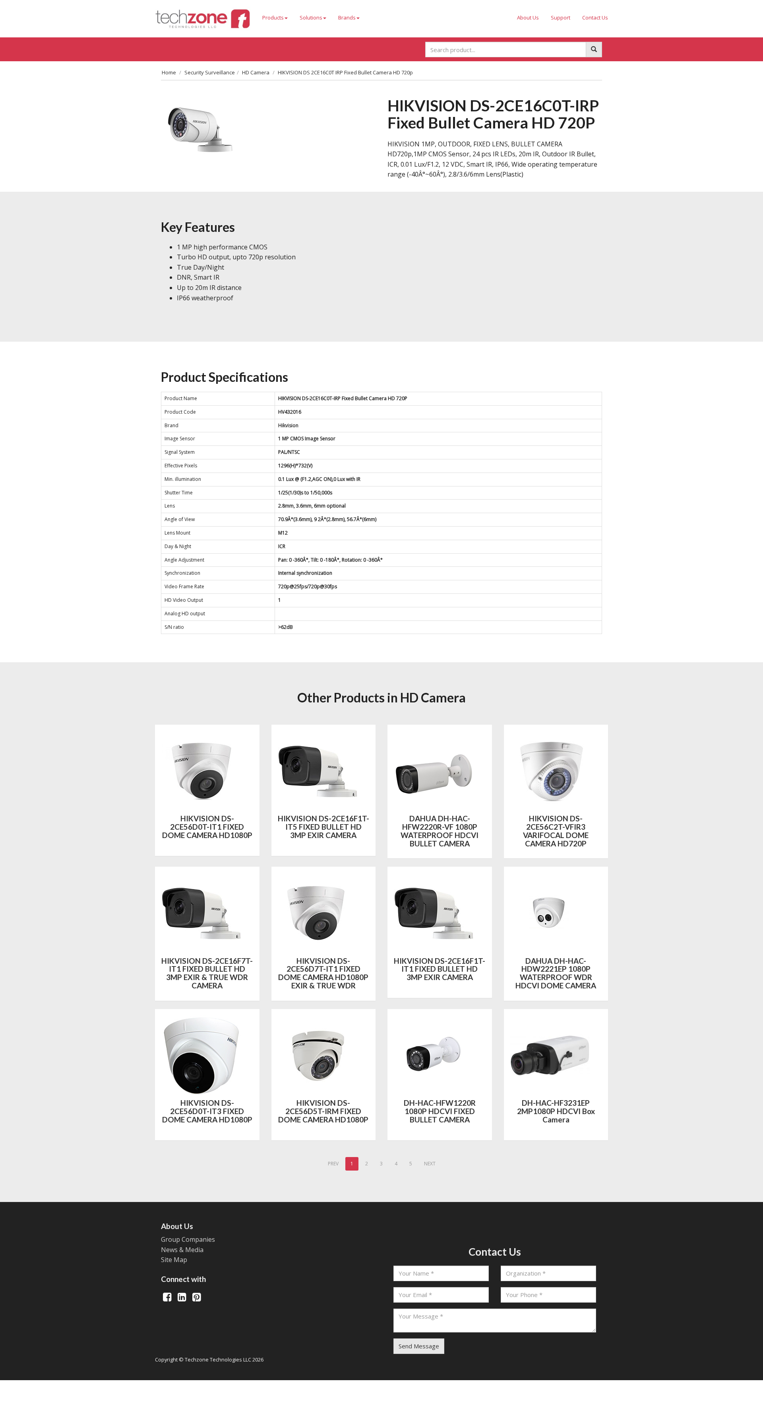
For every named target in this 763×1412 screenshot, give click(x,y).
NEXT (430, 1163)
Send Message (419, 1346)
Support (560, 17)
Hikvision (288, 425)
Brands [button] (347, 17)
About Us (528, 17)
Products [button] (273, 17)
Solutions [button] (311, 17)
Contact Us (595, 17)
